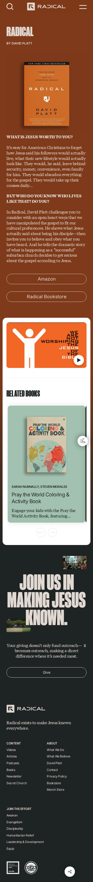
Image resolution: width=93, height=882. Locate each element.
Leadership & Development (25, 842)
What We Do (55, 750)
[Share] (69, 871)
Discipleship (14, 829)
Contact (52, 770)
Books (10, 770)
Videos (11, 750)
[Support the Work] (83, 441)
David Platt (22, 43)
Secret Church (16, 783)
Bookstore (54, 783)
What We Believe (58, 756)
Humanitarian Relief (20, 835)
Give (46, 672)
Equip (10, 849)
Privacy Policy (57, 776)
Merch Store (55, 790)
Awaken (12, 815)
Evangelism (14, 822)
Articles (11, 756)
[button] (10, 6)
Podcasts (12, 763)
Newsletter (13, 776)
